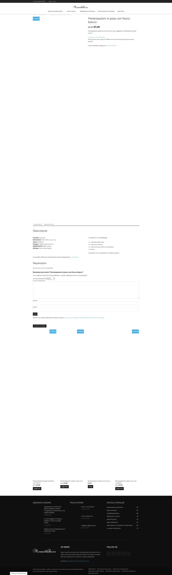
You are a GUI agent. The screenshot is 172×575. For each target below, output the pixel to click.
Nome (35, 300)
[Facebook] (127, 1)
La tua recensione (39, 281)
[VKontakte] (128, 554)
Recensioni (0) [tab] (49, 224)
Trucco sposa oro (87, 516)
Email (35, 307)
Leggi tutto (37, 488)
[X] (132, 1)
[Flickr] (119, 554)
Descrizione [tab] (38, 224)
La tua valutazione (39, 278)
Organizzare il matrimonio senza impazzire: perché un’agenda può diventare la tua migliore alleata (54, 509)
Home (34, 14)
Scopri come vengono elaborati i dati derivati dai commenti (84, 318)
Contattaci (75, 257)
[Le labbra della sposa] (75, 528)
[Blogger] (109, 554)
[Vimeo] (135, 1)
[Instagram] (130, 1)
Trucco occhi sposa (87, 507)
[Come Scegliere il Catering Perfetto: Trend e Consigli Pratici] (38, 521)
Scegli (90, 486)
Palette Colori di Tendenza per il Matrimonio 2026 (54, 530)
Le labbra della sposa (88, 525)
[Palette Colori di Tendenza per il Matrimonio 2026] (38, 531)
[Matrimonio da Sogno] (80, 7)
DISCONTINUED (42, 14)
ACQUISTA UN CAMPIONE (96, 37)
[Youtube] (138, 1)
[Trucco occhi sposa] (75, 509)
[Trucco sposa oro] (75, 518)
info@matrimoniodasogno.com (79, 561)
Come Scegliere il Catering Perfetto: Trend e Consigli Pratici (53, 521)
